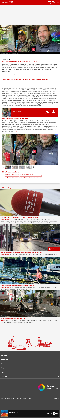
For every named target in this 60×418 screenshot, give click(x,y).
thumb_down (51, 413)
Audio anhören (53, 249)
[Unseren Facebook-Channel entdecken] (56, 398)
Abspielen (48, 112)
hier (16, 131)
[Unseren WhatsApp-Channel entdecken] (54, 398)
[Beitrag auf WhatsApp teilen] (7, 59)
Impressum (4, 398)
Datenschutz (11, 398)
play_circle (54, 413)
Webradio (4, 355)
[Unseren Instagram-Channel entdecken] (58, 398)
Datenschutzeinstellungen (24, 398)
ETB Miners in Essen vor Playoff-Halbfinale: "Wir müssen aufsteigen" (23, 177)
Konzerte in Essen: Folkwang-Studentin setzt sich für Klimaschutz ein (23, 176)
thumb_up (57, 413)
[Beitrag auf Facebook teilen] (10, 59)
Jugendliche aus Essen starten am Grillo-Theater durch (20, 174)
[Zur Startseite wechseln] (4, 3)
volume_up (48, 413)
